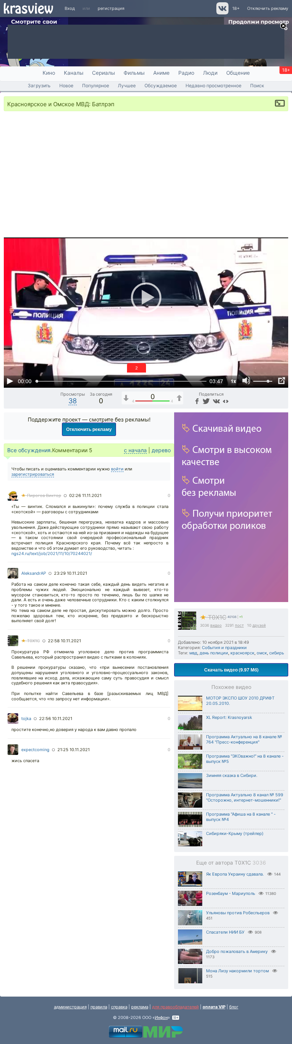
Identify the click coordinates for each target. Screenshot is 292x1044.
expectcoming (35, 749)
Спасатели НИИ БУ (225, 932)
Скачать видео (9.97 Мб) (231, 669)
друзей (259, 625)
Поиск (257, 85)
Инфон (161, 1017)
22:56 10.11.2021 (55, 718)
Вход (70, 8)
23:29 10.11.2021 (70, 573)
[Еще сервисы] (226, 401)
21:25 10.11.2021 (73, 749)
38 (72, 401)
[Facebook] (196, 401)
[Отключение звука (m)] (246, 380)
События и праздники (224, 647)
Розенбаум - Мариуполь (230, 893)
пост (239, 625)
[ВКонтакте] (215, 401)
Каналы (73, 73)
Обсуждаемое (160, 85)
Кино (49, 73)
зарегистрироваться (32, 474)
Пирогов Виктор (41, 495)
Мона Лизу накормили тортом (237, 970)
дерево (161, 450)
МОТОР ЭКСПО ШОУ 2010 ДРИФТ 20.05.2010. (240, 700)
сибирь (276, 653)
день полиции (214, 653)
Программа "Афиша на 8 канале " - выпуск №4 (241, 816)
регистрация (111, 8)
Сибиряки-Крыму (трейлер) (234, 833)
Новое (66, 85)
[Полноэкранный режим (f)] (281, 380)
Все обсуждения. (29, 450)
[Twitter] (205, 401)
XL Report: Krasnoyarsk (229, 717)
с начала (135, 450)
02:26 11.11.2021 (85, 495)
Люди (210, 73)
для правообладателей (175, 1006)
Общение (238, 73)
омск (262, 653)
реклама (139, 1006)
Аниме (161, 73)
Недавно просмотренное (213, 85)
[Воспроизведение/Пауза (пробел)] (9, 380)
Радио (186, 73)
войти (117, 469)
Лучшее (127, 85)
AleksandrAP (33, 573)
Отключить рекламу (267, 8)
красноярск (242, 653)
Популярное (95, 85)
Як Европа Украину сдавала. (235, 874)
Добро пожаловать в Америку (237, 951)
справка (119, 1006)
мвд (193, 653)
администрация (70, 1006)
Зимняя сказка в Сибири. (231, 775)
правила (98, 1006)
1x (233, 380)
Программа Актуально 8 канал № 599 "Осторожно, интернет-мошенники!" (244, 797)
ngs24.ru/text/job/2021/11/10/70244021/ (51, 553)
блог (233, 1006)
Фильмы (134, 73)
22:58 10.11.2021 (64, 640)
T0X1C (213, 617)
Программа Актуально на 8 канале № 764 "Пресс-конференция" (244, 739)
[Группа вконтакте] (222, 13)
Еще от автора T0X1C (231, 863)
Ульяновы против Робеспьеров (238, 912)
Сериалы (103, 73)
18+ (236, 8)
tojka (26, 718)
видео (216, 625)
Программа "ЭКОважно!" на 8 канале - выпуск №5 (245, 758)
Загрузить (39, 85)
